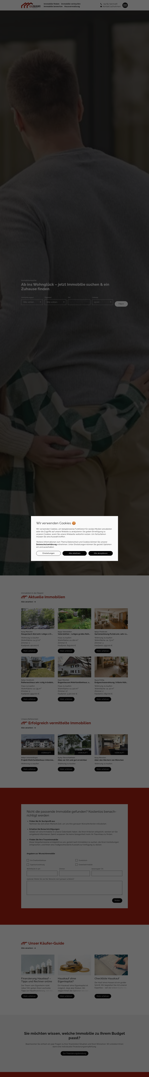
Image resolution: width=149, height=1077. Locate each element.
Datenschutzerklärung (46, 544)
